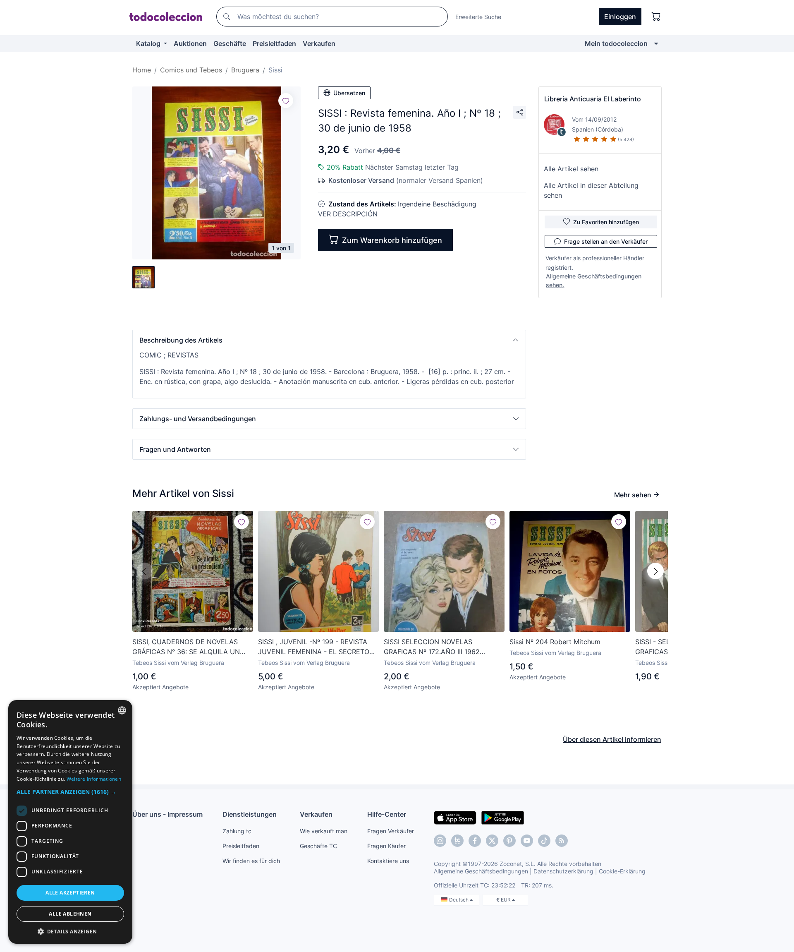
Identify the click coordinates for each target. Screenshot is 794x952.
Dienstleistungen (249, 814)
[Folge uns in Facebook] (475, 840)
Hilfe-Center (386, 814)
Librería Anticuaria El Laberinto (592, 99)
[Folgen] (285, 100)
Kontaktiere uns (388, 860)
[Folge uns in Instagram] (440, 840)
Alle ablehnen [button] (70, 913)
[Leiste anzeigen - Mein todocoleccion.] (656, 43)
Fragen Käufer (386, 845)
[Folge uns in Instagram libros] (457, 840)
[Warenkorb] (656, 16)
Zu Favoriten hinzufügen (606, 221)
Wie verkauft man (323, 830)
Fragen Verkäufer (390, 830)
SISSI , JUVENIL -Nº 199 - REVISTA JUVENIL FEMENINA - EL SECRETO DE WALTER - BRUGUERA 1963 (313, 647)
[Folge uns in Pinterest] (509, 840)
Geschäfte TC (318, 845)
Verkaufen (319, 43)
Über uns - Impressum (167, 814)
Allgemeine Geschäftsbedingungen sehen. (593, 280)
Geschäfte (229, 43)
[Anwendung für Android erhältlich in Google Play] (502, 817)
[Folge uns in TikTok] (544, 840)
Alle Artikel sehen (571, 169)
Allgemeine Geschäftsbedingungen (481, 871)
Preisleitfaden (274, 43)
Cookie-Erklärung (622, 871)
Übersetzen (349, 92)
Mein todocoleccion (616, 43)
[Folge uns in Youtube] (527, 840)
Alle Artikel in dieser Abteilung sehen (591, 190)
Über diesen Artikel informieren (612, 739)
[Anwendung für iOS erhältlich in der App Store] (455, 817)
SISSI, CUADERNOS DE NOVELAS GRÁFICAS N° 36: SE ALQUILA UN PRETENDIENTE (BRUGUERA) (186, 647)
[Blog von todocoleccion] (561, 840)
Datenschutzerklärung (563, 871)
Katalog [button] (149, 43)
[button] (329, 340)
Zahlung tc (236, 830)
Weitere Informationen (94, 778)
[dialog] (70, 822)
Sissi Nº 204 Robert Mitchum (554, 642)
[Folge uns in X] (492, 840)
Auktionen (190, 43)
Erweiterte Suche (478, 16)
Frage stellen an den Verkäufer (606, 241)
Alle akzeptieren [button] (70, 892)
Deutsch (459, 900)
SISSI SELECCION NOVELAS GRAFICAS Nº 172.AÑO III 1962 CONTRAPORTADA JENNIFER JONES (442, 647)
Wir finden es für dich (251, 860)
